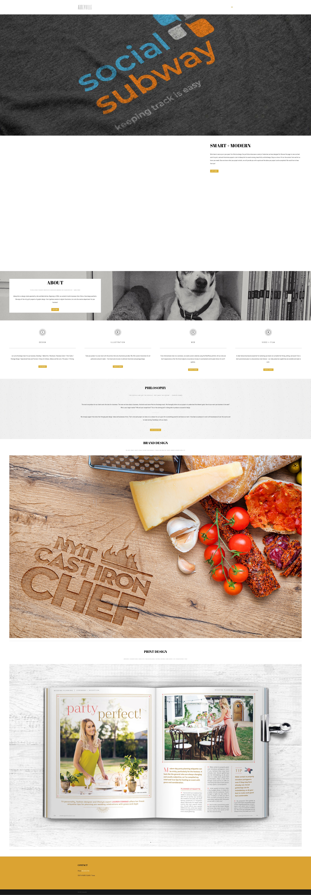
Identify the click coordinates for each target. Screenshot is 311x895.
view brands (42, 366)
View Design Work (155, 430)
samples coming (118, 366)
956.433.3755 (85, 871)
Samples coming (193, 369)
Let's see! (214, 171)
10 (160, 633)
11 (161, 633)
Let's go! (55, 309)
